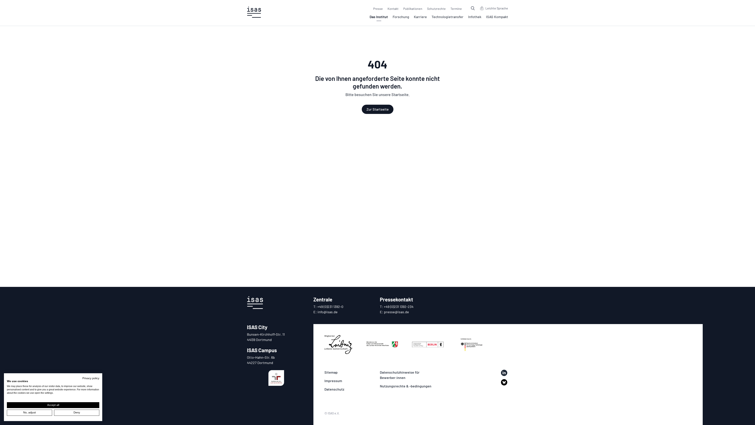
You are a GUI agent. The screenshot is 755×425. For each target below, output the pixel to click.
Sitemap (331, 372)
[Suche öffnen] (473, 8)
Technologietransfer (447, 17)
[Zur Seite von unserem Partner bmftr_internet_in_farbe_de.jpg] (472, 344)
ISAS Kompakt (497, 17)
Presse (378, 8)
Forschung (401, 17)
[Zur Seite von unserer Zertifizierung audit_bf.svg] (276, 378)
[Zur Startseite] (254, 12)
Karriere (420, 17)
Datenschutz (334, 389)
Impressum (333, 381)
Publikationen (412, 8)
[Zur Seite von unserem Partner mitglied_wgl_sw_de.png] (338, 344)
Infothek (474, 17)
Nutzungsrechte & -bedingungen (405, 386)
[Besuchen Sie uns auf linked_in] (504, 373)
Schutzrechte (436, 8)
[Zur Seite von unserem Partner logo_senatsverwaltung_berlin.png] (428, 344)
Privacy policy (90, 378)
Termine (456, 8)
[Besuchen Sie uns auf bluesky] (504, 382)
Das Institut (379, 17)
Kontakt (393, 8)
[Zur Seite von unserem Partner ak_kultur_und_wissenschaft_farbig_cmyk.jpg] (382, 344)
